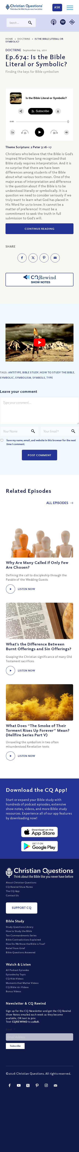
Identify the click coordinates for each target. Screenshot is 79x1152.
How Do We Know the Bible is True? (25, 943)
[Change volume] (66, 132)
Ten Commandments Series (21, 935)
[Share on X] (33, 257)
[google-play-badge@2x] (39, 846)
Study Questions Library (19, 926)
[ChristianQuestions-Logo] (24, 7)
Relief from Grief (15, 948)
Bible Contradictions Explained (23, 939)
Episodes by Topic (16, 974)
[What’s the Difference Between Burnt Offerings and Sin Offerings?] (39, 621)
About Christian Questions (21, 882)
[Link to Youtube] (18, 1085)
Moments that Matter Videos (22, 982)
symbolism (23, 377)
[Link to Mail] (55, 1085)
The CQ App (13, 891)
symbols (39, 377)
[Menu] (68, 7)
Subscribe (15, 1046)
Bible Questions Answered (20, 952)
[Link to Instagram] (46, 1085)
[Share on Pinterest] (44, 257)
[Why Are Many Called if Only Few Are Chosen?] (39, 539)
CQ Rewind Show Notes (19, 886)
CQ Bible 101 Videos (17, 987)
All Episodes (57, 503)
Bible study (30, 372)
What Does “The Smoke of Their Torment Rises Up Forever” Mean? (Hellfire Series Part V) (38, 730)
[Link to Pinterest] (37, 1085)
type (49, 377)
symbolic (7, 377)
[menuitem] (68, 7)
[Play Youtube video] (39, 342)
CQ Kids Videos (15, 978)
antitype (14, 372)
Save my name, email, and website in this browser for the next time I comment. (41, 442)
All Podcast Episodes (17, 970)
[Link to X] (28, 1085)
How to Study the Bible (19, 931)
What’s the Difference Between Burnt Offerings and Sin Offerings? (38, 646)
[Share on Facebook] (22, 257)
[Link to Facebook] (9, 1085)
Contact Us (12, 895)
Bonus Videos (13, 991)
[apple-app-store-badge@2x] (39, 832)
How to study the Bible (57, 372)
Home (9, 38)
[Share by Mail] (55, 257)
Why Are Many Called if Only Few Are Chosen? (37, 564)
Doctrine (23, 38)
